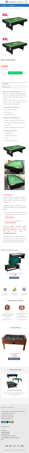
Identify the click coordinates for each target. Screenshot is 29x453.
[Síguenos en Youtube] (12, 422)
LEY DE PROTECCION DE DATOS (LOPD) (10, 437)
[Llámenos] (10, 422)
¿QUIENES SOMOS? (5, 432)
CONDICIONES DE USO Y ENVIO (8, 435)
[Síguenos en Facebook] (2, 422)
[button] (2, 2)
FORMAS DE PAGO (5, 434)
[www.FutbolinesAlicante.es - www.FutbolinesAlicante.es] (14, 2)
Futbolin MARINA (14, 353)
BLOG (2, 439)
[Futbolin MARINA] (14, 342)
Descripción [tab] (5, 84)
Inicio (11, 8)
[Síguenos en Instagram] (5, 422)
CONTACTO (3, 430)
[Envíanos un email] (7, 422)
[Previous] (2, 32)
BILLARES (17, 8)
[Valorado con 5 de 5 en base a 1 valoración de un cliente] (14, 63)
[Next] (6, 32)
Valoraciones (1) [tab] (6, 87)
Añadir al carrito (15, 73)
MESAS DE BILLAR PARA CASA (14, 390)
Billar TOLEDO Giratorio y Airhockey (14, 273)
